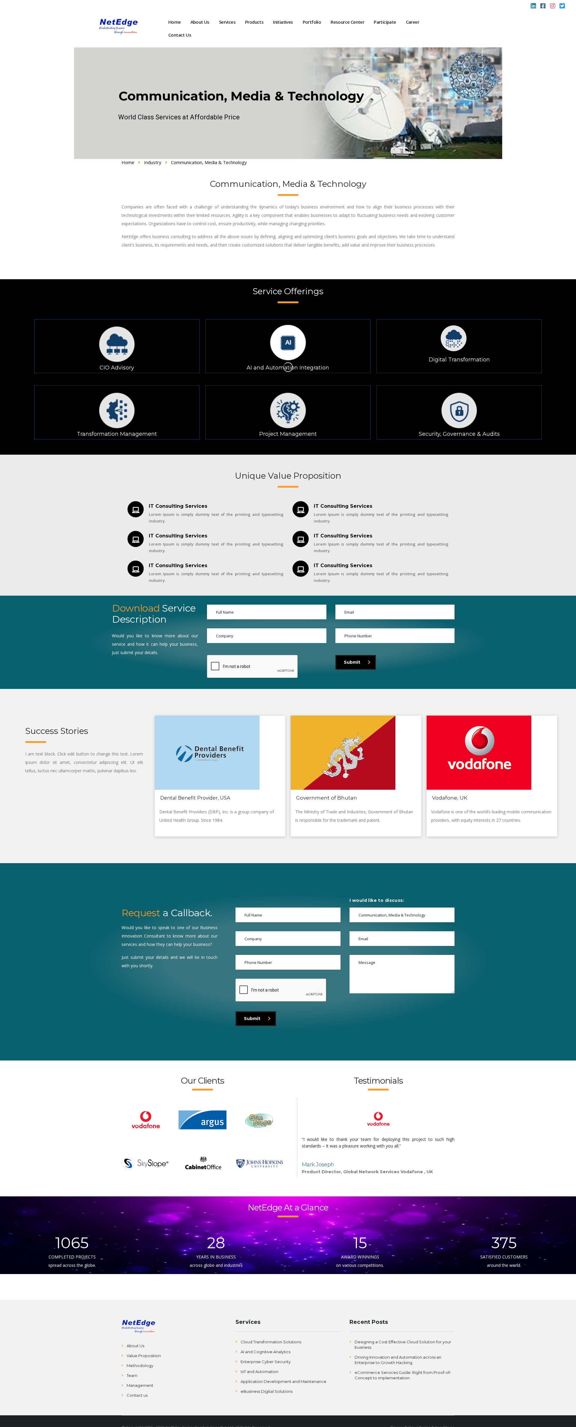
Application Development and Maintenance (283, 1381)
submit (352, 662)
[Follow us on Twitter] (562, 6)
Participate (385, 22)
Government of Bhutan (326, 798)
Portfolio (312, 22)
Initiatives (283, 22)
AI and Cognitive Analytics (265, 1351)
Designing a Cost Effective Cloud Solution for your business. (403, 1344)
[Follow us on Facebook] (543, 6)
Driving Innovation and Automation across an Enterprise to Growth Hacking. (398, 1360)
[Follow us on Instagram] (552, 6)
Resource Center (347, 22)
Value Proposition (144, 1355)
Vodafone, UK (449, 798)
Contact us (137, 1395)
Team (132, 1375)
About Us (199, 22)
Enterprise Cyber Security (266, 1361)
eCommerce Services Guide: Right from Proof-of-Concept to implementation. (403, 1375)
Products (254, 22)
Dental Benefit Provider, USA (195, 798)
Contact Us (179, 35)
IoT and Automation (259, 1371)
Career (412, 22)
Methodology (140, 1365)
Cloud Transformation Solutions (271, 1341)
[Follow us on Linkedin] (533, 6)
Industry (152, 162)
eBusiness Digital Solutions (266, 1391)
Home (174, 22)
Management (140, 1385)
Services (227, 22)
